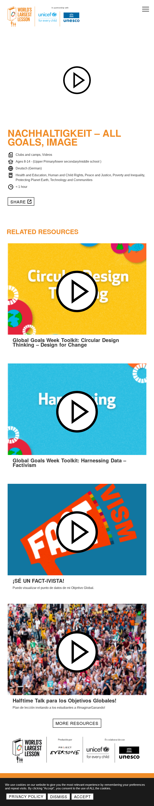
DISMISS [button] (58, 796)
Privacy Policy (26, 796)
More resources (77, 723)
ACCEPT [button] (82, 796)
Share (18, 202)
